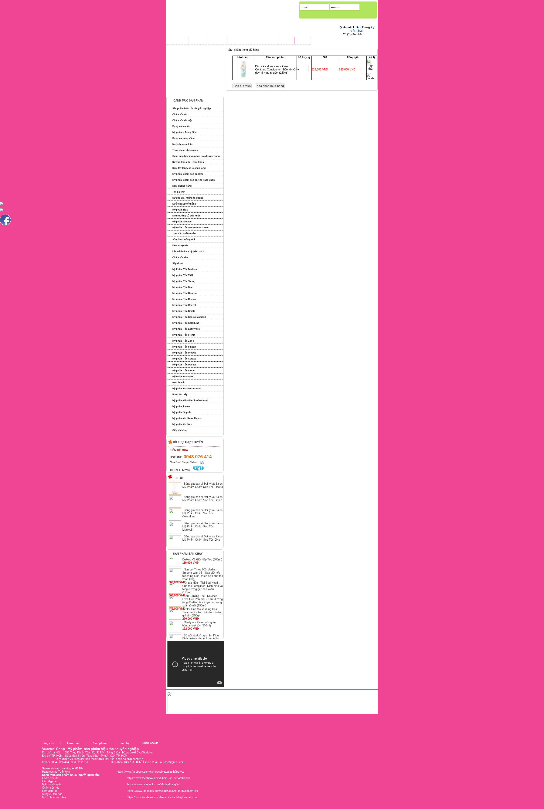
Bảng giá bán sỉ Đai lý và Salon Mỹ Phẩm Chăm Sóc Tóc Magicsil (202, 526)
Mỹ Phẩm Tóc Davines (184, 269)
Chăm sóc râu (180, 257)
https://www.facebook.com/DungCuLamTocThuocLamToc (163, 790)
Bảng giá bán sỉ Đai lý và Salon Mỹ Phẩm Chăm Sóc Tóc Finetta (202, 485)
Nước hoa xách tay (183, 144)
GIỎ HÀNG (356, 31)
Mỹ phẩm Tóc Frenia (183, 335)
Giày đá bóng (179, 430)
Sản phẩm (100, 743)
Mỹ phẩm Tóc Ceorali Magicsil (189, 317)
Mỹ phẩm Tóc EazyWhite (186, 329)
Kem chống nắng (182, 186)
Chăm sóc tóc (180, 114)
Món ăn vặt (178, 382)
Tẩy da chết (178, 191)
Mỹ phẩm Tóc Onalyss (184, 293)
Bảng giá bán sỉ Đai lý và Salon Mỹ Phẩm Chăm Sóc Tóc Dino (202, 538)
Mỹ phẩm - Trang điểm (184, 132)
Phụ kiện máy (179, 394)
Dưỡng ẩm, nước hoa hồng (187, 197)
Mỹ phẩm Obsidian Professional (190, 400)
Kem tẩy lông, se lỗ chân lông (189, 168)
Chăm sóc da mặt (182, 120)
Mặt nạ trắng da (51, 784)
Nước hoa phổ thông (184, 203)
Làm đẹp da (49, 781)
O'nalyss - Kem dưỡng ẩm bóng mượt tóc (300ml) (199, 633)
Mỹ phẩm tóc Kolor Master (187, 418)
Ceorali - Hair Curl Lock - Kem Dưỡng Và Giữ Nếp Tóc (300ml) (202, 567)
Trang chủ (47, 743)
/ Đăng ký (367, 27)
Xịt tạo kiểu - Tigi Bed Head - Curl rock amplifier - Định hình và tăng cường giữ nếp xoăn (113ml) (202, 596)
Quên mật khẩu (350, 27)
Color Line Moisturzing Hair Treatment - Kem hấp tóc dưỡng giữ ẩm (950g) (202, 621)
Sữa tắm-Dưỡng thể (183, 239)
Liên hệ (124, 743)
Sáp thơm (177, 263)
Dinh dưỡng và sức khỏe (186, 215)
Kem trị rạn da (180, 245)
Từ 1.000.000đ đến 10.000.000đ (194, 82)
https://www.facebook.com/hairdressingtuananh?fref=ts (150, 771)
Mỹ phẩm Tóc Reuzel (184, 305)
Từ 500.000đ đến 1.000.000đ (192, 75)
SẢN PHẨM (218, 41)
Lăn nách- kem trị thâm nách (188, 251)
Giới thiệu (73, 743)
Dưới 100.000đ (183, 59)
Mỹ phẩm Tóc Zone (183, 340)
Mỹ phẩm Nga (180, 209)
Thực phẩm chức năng (185, 150)
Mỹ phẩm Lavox (181, 406)
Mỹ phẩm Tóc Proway (184, 352)
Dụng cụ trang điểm (183, 138)
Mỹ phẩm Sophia (181, 412)
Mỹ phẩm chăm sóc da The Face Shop (193, 180)
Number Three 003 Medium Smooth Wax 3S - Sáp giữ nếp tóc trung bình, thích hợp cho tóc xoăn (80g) (202, 583)
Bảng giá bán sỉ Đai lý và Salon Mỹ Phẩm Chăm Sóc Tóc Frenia (202, 498)
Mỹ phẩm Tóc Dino (182, 287)
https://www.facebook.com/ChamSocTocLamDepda (158, 778)
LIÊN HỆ (303, 41)
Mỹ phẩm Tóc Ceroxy (184, 358)
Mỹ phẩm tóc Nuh (182, 424)
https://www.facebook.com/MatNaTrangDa (153, 784)
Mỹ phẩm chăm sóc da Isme (187, 174)
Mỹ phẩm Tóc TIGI (182, 275)
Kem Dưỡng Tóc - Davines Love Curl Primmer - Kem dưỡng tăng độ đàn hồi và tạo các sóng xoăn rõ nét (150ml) (202, 609)
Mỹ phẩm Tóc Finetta (184, 346)
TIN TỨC (286, 41)
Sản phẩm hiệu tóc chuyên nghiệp (191, 108)
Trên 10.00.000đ (184, 90)
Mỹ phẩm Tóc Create (183, 311)
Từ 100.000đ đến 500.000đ (191, 67)
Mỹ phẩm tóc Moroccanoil (186, 388)
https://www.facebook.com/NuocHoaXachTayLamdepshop (162, 797)
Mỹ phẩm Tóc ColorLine (185, 323)
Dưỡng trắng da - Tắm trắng (188, 162)
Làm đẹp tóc (49, 790)
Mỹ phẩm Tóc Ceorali (184, 299)
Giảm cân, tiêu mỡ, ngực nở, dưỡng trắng (196, 156)
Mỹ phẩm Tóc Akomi (183, 370)
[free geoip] (246, 748)
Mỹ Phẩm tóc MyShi (183, 376)
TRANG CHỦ (177, 41)
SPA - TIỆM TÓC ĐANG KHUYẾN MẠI (253, 41)
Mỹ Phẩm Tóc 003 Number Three (190, 227)
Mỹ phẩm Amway (181, 221)
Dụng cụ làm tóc (181, 126)
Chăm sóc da (150, 743)
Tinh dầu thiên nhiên (184, 233)
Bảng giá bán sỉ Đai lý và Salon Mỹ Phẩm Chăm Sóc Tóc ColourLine (202, 513)
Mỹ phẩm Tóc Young (183, 281)
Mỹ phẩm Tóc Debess (184, 364)
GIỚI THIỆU (198, 41)
